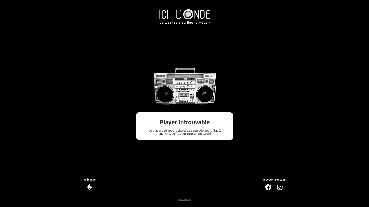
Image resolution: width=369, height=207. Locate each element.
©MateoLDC (185, 199)
